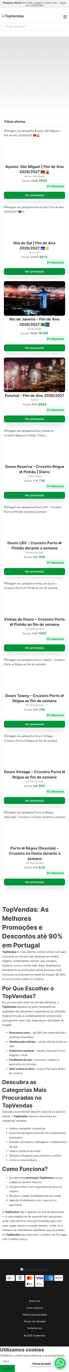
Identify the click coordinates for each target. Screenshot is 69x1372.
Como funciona (34, 1308)
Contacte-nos (34, 1328)
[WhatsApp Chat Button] (60, 1363)
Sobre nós (34, 1301)
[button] (34, 122)
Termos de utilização (35, 1321)
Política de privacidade (34, 1314)
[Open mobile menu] (65, 16)
